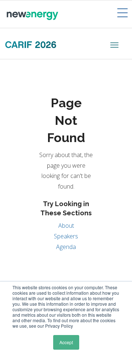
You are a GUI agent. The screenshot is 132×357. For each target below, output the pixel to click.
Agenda (66, 247)
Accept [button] (66, 342)
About (66, 226)
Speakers (66, 236)
